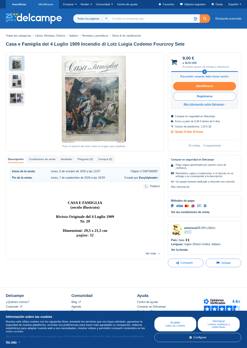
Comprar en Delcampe (151, 306)
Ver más (150, 253)
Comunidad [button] (103, 4)
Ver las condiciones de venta (190, 212)
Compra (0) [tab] (105, 159)
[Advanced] (190, 232)
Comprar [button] (68, 4)
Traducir (155, 186)
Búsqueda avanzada (228, 18)
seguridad (194, 116)
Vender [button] (84, 4)
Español (233, 4)
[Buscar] (204, 18)
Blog (74, 302)
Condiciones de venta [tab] (42, 159)
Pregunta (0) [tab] (85, 159)
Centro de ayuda (147, 302)
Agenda (76, 306)
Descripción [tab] (16, 159)
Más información (180, 186)
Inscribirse (19, 4)
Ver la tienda (179, 249)
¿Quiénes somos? (17, 302)
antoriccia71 (192, 227)
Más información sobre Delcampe (204, 104)
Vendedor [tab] (66, 159)
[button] (195, 18)
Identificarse (45, 4)
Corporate (12, 306)
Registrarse (204, 96)
